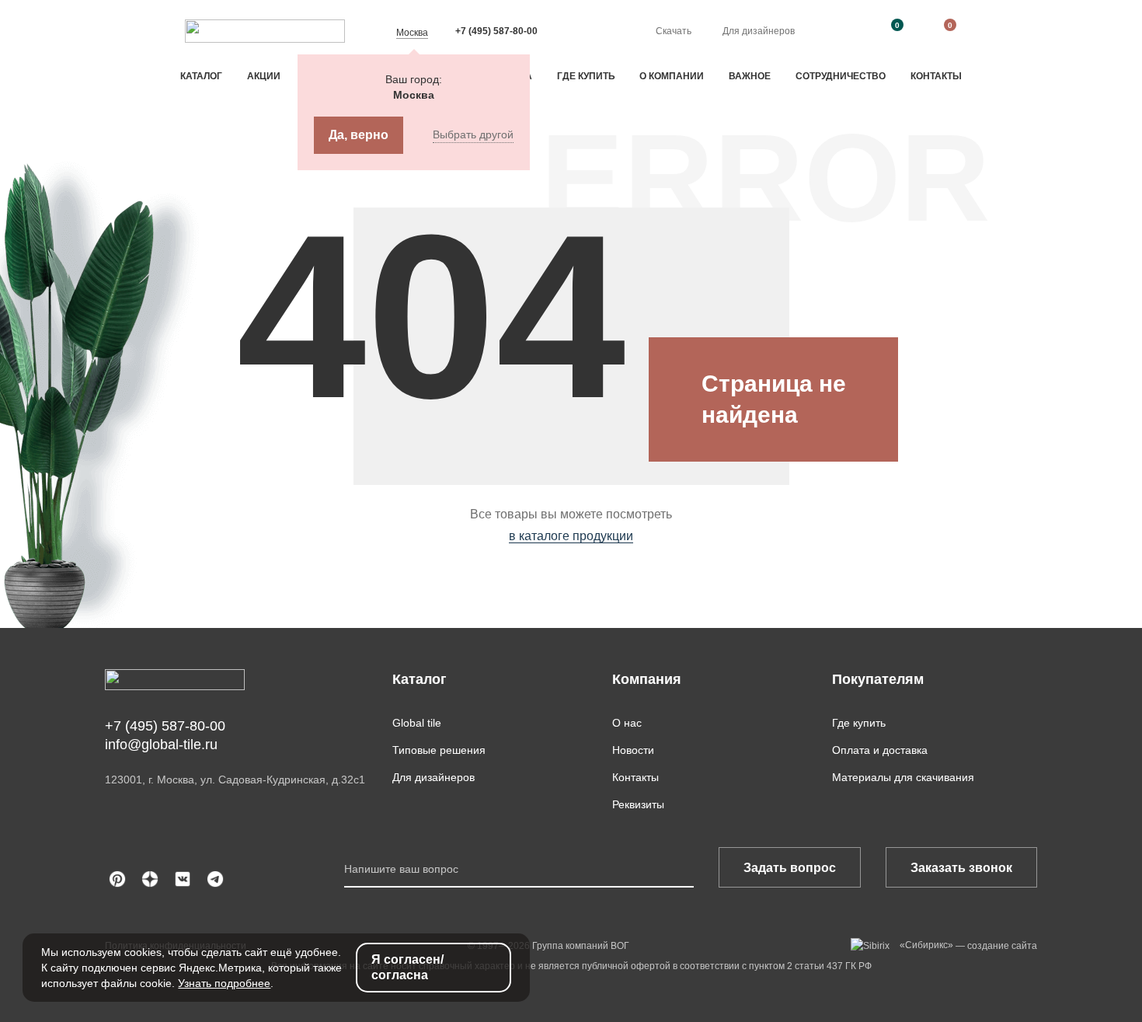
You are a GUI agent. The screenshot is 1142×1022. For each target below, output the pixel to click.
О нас (627, 723)
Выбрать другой (473, 134)
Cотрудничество (841, 76)
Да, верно (358, 134)
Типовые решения (439, 750)
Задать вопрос (789, 867)
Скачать (673, 31)
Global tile (416, 723)
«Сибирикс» (926, 945)
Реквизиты (638, 804)
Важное (750, 76)
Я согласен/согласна (407, 967)
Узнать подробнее (224, 983)
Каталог (201, 76)
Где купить (586, 76)
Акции (263, 76)
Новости (633, 750)
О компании (671, 76)
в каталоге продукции (571, 535)
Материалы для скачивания (903, 777)
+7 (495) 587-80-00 (496, 31)
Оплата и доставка (880, 750)
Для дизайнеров (758, 31)
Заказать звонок (961, 867)
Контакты (936, 76)
